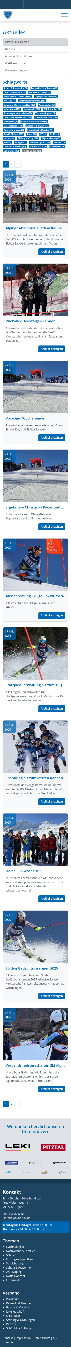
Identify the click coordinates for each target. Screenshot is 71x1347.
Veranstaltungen (16, 70)
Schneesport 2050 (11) (45, 117)
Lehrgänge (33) (11, 150)
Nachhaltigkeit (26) (40, 142)
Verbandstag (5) (46, 104)
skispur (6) (9, 138)
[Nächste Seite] (22, 162)
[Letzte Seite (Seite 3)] (27, 162)
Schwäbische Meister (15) (40, 129)
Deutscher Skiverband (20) (17, 117)
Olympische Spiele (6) (46, 96)
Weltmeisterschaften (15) (32, 100)
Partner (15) (59, 142)
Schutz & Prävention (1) (16, 88)
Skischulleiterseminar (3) (34, 121)
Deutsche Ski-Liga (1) (39, 92)
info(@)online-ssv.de (17, 1218)
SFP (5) (42, 134)
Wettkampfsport (15, 63)
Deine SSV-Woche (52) (15, 146)
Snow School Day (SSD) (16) (17, 96)
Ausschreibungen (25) (37, 125)
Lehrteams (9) (57, 146)
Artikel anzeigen (52, 252)
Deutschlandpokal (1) (15, 92)
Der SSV (10, 49)
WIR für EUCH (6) (38, 146)
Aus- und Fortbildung (18, 56)
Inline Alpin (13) (12, 109)
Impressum (23, 1338)
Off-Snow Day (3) (52, 109)
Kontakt (8, 1338)
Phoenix (8, 1342)
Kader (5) (31, 134)
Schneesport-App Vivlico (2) (18, 113)
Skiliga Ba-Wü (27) (31, 150)
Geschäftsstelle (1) (13, 125)
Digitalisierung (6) (51, 138)
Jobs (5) (7, 142)
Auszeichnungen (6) (14, 129)
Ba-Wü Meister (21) (13, 134)
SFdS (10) (54, 134)
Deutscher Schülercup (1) (44, 88)
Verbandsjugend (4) (45, 113)
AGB (55, 1338)
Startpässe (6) (11, 121)
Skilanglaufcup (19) (28, 138)
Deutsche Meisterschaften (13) (19, 104)
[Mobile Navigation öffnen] (64, 15)
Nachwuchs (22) (32, 109)
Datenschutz (42, 1338)
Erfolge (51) (20, 142)
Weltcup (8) (9, 100)
